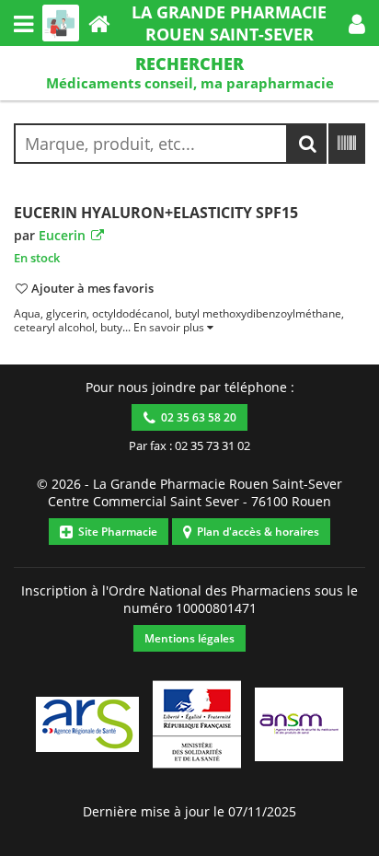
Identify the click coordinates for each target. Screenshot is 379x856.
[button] (357, 23)
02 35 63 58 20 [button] (195, 417)
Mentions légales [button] (189, 638)
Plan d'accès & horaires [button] (255, 531)
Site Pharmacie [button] (115, 531)
